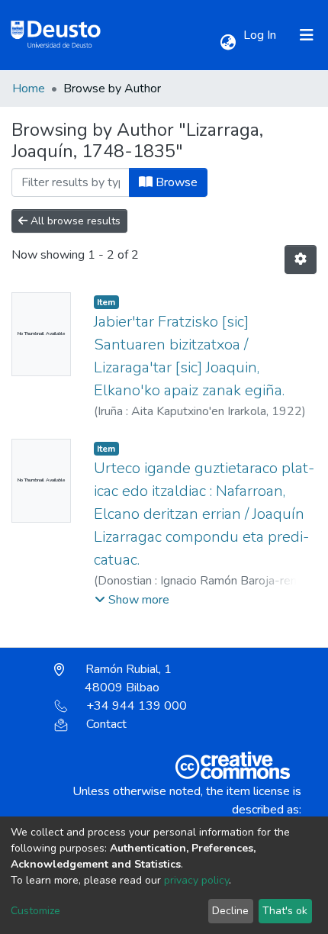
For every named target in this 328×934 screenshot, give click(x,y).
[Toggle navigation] (306, 35)
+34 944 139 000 (136, 705)
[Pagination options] (301, 259)
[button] (227, 43)
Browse (175, 182)
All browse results (74, 221)
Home (28, 88)
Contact (106, 724)
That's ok (284, 910)
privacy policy (196, 880)
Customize (35, 910)
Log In (261, 35)
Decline (230, 910)
